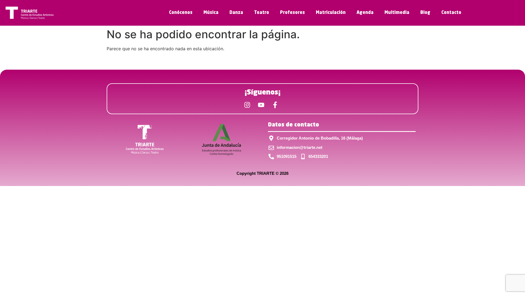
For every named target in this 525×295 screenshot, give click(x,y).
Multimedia (396, 13)
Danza (236, 13)
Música (210, 13)
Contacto (451, 13)
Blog (425, 13)
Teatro (261, 13)
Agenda (365, 13)
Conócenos (180, 13)
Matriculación (331, 13)
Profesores (292, 13)
